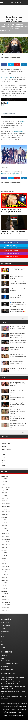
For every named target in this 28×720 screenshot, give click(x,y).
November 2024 (5, 506)
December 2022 (5, 569)
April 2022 (4, 591)
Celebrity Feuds (5, 441)
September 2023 (5, 544)
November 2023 (5, 539)
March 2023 (4, 561)
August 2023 (4, 547)
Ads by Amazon (23, 185)
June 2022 (4, 585)
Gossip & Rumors (6, 449)
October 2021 (5, 607)
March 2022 (4, 594)
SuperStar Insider (15, 2)
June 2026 (4, 481)
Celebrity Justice (5, 443)
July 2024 (4, 517)
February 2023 (5, 563)
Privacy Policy (5, 666)
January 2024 (5, 533)
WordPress (11, 715)
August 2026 (4, 476)
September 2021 (5, 610)
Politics (3, 457)
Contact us (4, 655)
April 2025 (4, 492)
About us (3, 658)
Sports (3, 460)
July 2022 (4, 583)
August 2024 (4, 514)
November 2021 (5, 604)
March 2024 (4, 528)
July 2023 (4, 550)
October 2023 (5, 542)
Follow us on (11, 242)
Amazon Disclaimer (6, 661)
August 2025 (4, 490)
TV (2, 55)
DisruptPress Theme (20, 715)
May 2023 (4, 555)
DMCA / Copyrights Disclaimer (9, 663)
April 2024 (4, 525)
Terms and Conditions (7, 669)
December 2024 (5, 503)
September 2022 (5, 577)
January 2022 (5, 599)
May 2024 (4, 522)
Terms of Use (14, 712)
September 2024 (5, 511)
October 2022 (5, 574)
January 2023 (5, 566)
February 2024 (5, 531)
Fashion (3, 446)
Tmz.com (3, 173)
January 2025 (5, 500)
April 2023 (4, 558)
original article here (17, 173)
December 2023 (5, 536)
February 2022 (5, 596)
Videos (3, 465)
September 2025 (5, 487)
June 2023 (4, 552)
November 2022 (5, 572)
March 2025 (4, 495)
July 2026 (4, 479)
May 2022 (4, 588)
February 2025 (5, 498)
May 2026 (4, 484)
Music (3, 454)
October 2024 (5, 509)
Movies (3, 452)
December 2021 (5, 602)
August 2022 (4, 580)
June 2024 (4, 520)
